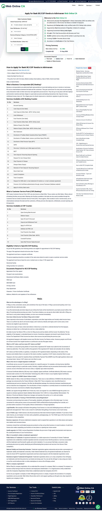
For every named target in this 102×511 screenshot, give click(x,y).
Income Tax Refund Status (37, 493)
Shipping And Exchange (89, 508)
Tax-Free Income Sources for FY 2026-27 (84, 95)
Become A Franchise (36, 500)
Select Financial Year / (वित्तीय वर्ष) (18, 21)
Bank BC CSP (57, 491)
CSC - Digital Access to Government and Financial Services (85, 144)
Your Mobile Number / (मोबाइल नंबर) (19, 41)
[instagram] (76, 503)
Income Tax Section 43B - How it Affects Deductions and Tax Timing (85, 189)
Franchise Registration (95, 1)
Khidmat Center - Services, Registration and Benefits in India (84, 72)
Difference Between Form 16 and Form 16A (84, 129)
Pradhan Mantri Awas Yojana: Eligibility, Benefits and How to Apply (83, 78)
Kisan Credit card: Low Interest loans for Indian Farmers (83, 156)
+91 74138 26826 (51, 1)
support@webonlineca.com (37, 1)
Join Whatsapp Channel (40, 508)
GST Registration (12, 500)
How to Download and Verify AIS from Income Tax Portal (84, 90)
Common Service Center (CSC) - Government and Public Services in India (85, 84)
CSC (55, 493)
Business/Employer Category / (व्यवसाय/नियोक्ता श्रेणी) (23, 35)
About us (80, 5)
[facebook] (80, 503)
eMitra (55, 496)
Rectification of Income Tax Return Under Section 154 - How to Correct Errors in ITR (85, 150)
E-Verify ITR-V (34, 491)
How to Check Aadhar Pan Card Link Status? (84, 110)
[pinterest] (90, 503)
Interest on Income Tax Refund (84, 120)
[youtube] (94, 503)
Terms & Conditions (63, 508)
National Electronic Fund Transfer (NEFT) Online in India (84, 105)
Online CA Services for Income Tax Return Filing (84, 124)
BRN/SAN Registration (13, 498)
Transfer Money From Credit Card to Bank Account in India (84, 169)
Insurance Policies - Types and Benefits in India (83, 174)
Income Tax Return (13, 491)
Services (88, 5)
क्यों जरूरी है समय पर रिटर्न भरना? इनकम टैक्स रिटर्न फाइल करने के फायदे (84, 179)
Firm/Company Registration (15, 493)
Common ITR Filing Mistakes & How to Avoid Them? (85, 115)
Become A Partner (35, 498)
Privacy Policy (79, 508)
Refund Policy (72, 508)
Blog (55, 500)
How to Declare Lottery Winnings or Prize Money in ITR (85, 184)
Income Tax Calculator (36, 503)
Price (55, 498)
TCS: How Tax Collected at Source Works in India (84, 194)
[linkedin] (87, 503)
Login (71, 1)
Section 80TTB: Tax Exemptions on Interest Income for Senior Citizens (85, 134)
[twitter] (83, 503)
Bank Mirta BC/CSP (24, 70)
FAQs (56, 508)
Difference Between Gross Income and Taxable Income (84, 161)
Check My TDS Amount (36, 496)
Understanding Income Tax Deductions (83, 100)
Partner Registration (81, 1)
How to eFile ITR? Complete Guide (84, 165)
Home (73, 5)
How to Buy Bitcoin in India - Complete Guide (83, 139)
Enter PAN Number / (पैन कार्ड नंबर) (18, 28)
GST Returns (11, 503)
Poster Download (63, 1)
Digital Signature (12, 496)
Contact (98, 5)
